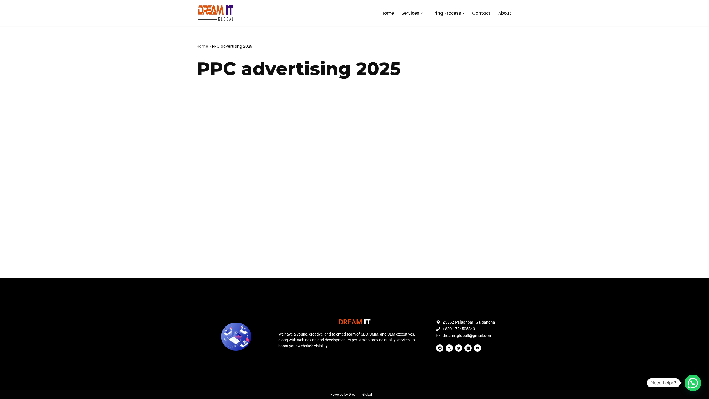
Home (387, 13)
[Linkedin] (468, 348)
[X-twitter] (449, 348)
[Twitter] (458, 348)
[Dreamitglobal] (217, 13)
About (504, 13)
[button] (422, 13)
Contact (481, 13)
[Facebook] (439, 348)
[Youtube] (477, 348)
